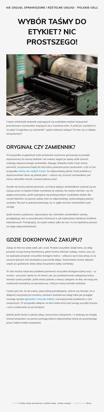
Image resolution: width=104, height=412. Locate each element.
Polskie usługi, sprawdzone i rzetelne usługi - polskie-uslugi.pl (45, 403)
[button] (7, 8)
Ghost (88, 403)
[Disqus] (52, 360)
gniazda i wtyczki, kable (39, 299)
